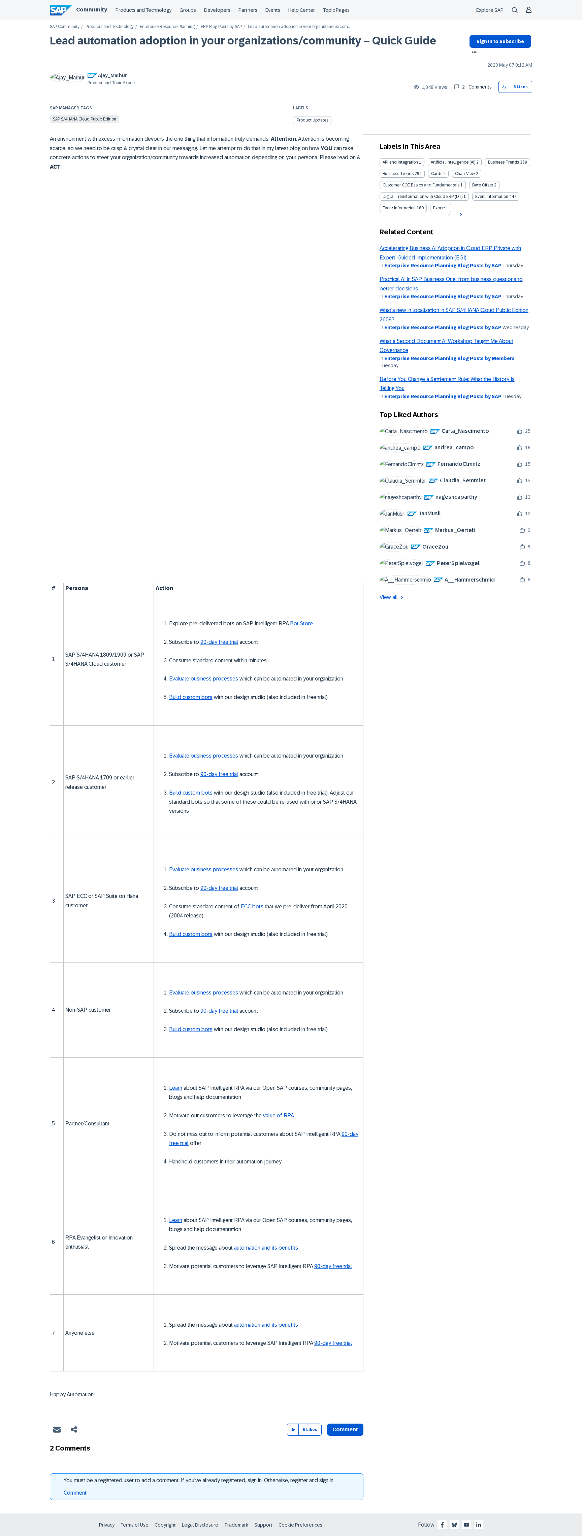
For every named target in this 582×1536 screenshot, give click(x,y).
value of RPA (278, 1115)
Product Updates (312, 120)
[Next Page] (460, 214)
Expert (439, 208)
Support (263, 1525)
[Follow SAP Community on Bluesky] (454, 1525)
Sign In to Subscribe (500, 41)
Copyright (165, 1525)
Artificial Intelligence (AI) (453, 162)
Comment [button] (345, 1429)
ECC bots (252, 906)
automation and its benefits (266, 1248)
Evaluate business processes (203, 679)
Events (272, 10)
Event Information (491, 196)
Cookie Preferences (300, 1525)
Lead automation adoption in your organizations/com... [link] (299, 27)
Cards (436, 173)
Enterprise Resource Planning (167, 27)
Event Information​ (399, 208)
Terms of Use (135, 1525)
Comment (75, 1493)
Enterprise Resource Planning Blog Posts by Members (449, 358)
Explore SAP (490, 10)
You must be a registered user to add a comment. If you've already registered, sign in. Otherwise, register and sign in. (199, 1480)
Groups (188, 10)
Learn (175, 1088)
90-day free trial (219, 642)
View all (389, 597)
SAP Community (64, 27)
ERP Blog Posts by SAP (221, 27)
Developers (217, 10)
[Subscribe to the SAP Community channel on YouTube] (466, 1525)
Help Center (301, 10)
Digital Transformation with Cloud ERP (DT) (422, 196)
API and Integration (400, 162)
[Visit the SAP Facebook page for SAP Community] (442, 1525)
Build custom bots (191, 697)
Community (91, 9)
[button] (504, 87)
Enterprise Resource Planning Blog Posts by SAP (443, 265)
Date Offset (482, 185)
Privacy (107, 1525)
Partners (247, 10)
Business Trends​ (398, 173)
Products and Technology (143, 10)
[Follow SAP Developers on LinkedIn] (478, 1525)
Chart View (465, 173)
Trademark (236, 1525)
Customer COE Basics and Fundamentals (421, 185)
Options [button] (473, 52)
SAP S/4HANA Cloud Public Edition (84, 119)
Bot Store (301, 623)
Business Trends (503, 162)
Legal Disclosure (200, 1525)
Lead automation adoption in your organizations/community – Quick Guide (243, 41)
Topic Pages (336, 10)
